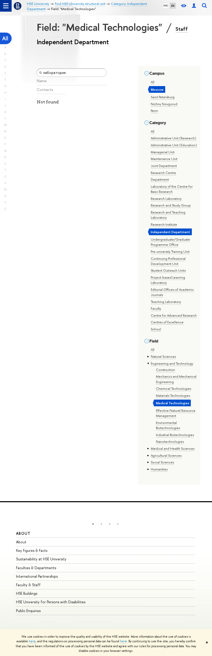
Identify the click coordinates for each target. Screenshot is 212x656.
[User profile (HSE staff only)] (194, 6)
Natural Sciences (163, 356)
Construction (165, 369)
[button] (93, 524)
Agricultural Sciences (166, 455)
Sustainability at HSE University (41, 558)
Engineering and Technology (172, 363)
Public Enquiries (28, 610)
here (32, 641)
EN (173, 5)
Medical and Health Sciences (172, 448)
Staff (182, 29)
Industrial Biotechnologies (175, 434)
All (5, 38)
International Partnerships (37, 576)
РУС (166, 5)
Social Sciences (162, 462)
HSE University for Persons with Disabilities (50, 601)
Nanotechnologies (170, 441)
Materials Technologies (173, 395)
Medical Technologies (172, 403)
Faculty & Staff (28, 584)
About (23, 533)
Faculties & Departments (36, 567)
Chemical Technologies (173, 388)
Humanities (159, 469)
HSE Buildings (26, 593)
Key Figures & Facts (31, 550)
